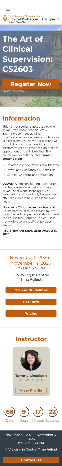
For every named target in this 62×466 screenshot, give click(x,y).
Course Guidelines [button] (31, 290)
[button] (7, 8)
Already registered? (13, 91)
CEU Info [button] (31, 302)
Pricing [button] (31, 313)
